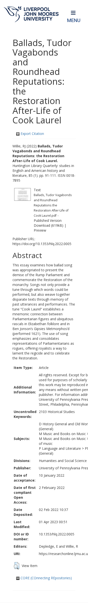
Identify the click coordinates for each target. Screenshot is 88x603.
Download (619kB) (48, 225)
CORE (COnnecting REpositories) (46, 578)
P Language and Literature (60, 448)
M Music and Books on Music (62, 433)
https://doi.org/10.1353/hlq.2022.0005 (41, 243)
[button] (16, 565)
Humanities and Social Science (63, 460)
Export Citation (32, 133)
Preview (40, 230)
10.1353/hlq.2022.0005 (56, 534)
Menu (73, 20)
